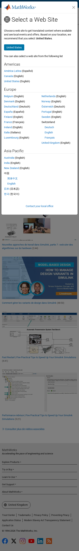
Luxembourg (11, 137)
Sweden (46, 116)
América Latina (12, 70)
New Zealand (11, 168)
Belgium (8, 96)
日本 (6, 188)
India (7, 162)
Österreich (47, 106)
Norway (46, 101)
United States (11, 81)
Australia (9, 157)
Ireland (8, 127)
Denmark (9, 101)
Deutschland (11, 106)
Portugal (46, 111)
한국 (6, 193)
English (49, 132)
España (8, 111)
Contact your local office (39, 206)
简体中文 (12, 178)
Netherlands (48, 96)
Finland (8, 116)
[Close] (73, 7)
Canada (8, 76)
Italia (7, 132)
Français (50, 137)
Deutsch (49, 127)
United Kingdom (51, 142)
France (8, 122)
